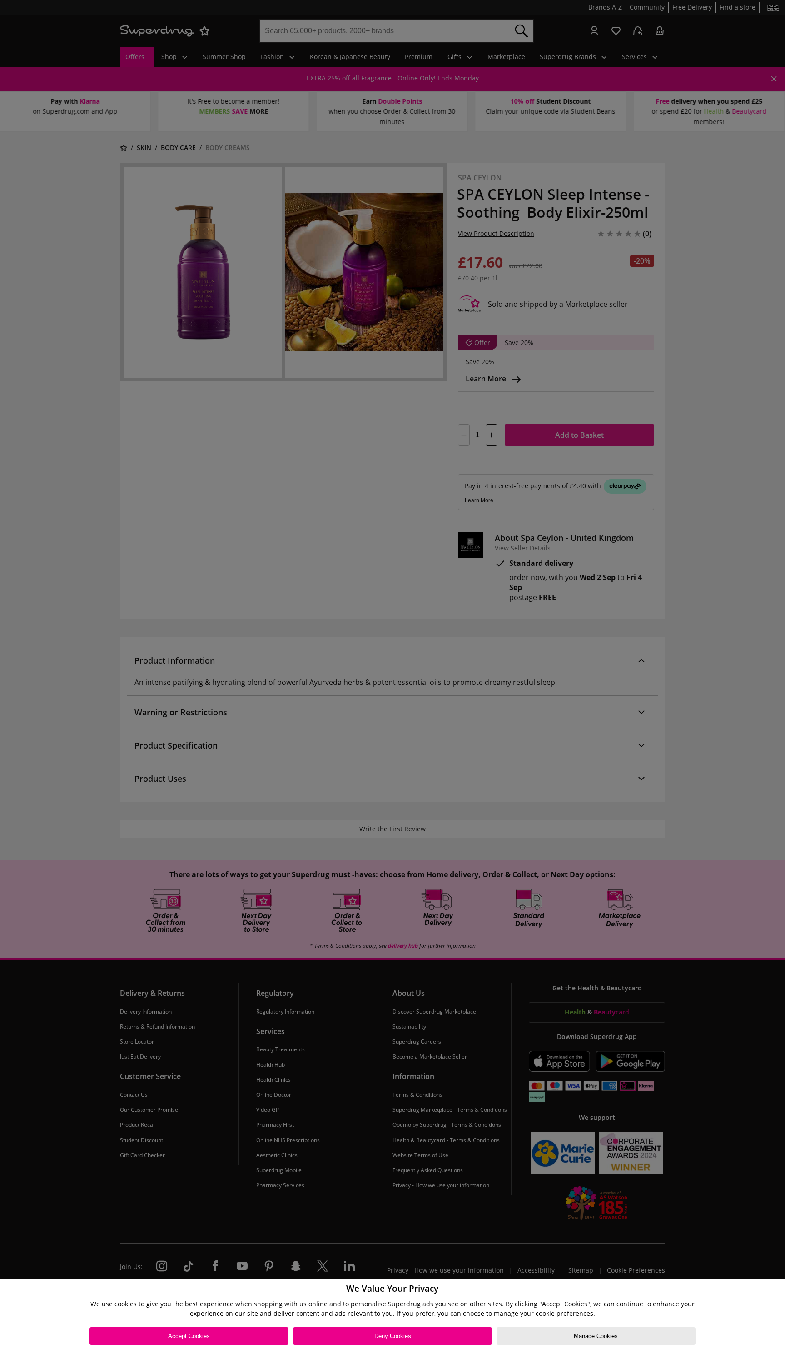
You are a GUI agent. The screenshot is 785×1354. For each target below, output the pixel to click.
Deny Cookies (392, 1336)
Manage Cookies (596, 1336)
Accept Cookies (189, 1336)
